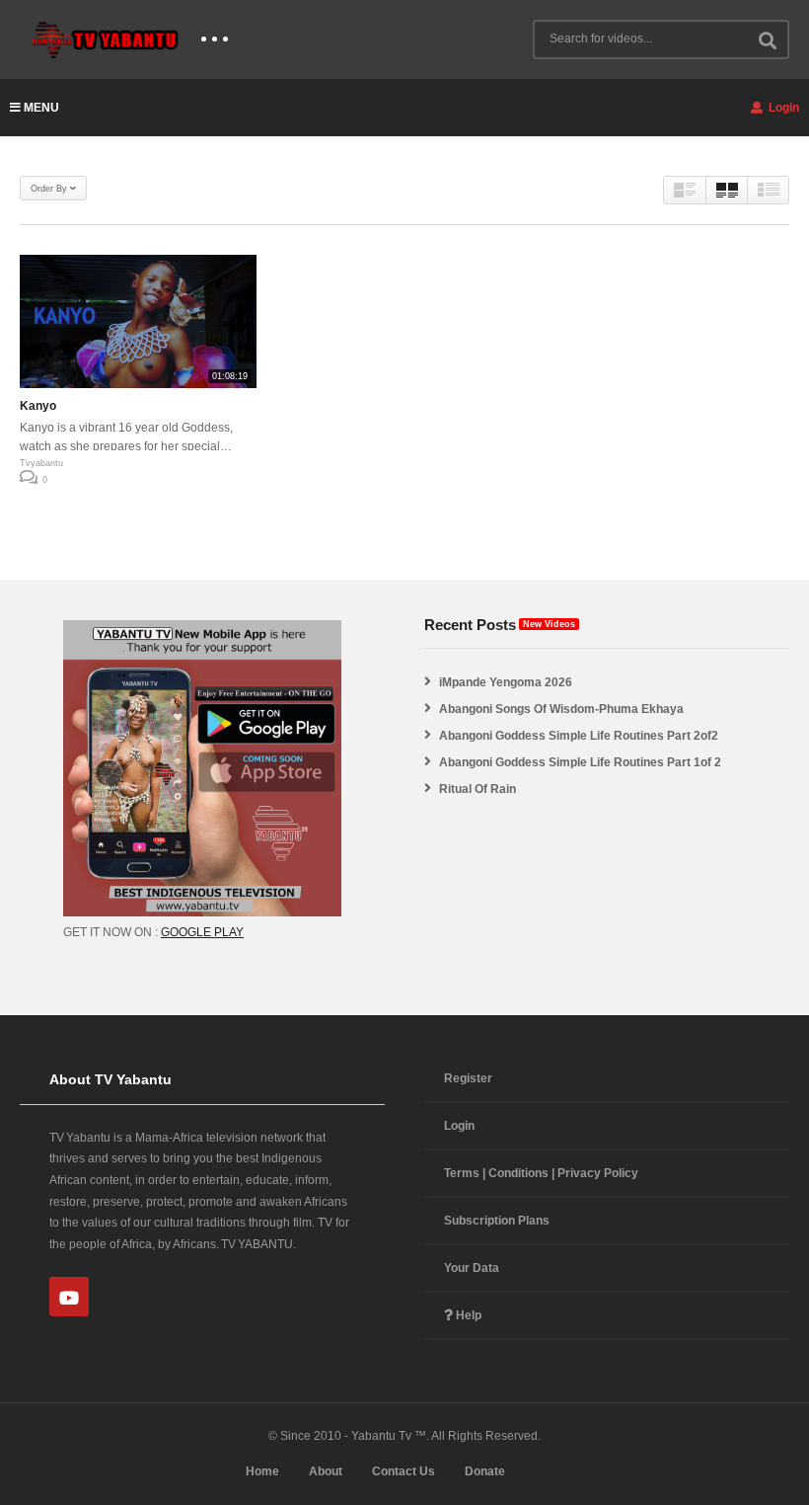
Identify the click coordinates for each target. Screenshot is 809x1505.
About (325, 1471)
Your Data (471, 1268)
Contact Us (403, 1471)
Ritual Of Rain (477, 789)
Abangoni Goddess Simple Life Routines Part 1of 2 (580, 762)
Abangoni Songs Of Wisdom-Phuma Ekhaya (561, 709)
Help (467, 1315)
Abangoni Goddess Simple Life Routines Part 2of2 (578, 736)
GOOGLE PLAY (202, 932)
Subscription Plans (497, 1221)
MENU (41, 108)
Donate (485, 1471)
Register (468, 1078)
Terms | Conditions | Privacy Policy (541, 1173)
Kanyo (38, 406)
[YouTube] (69, 1296)
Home (262, 1471)
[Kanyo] (138, 321)
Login (782, 108)
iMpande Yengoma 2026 (505, 682)
